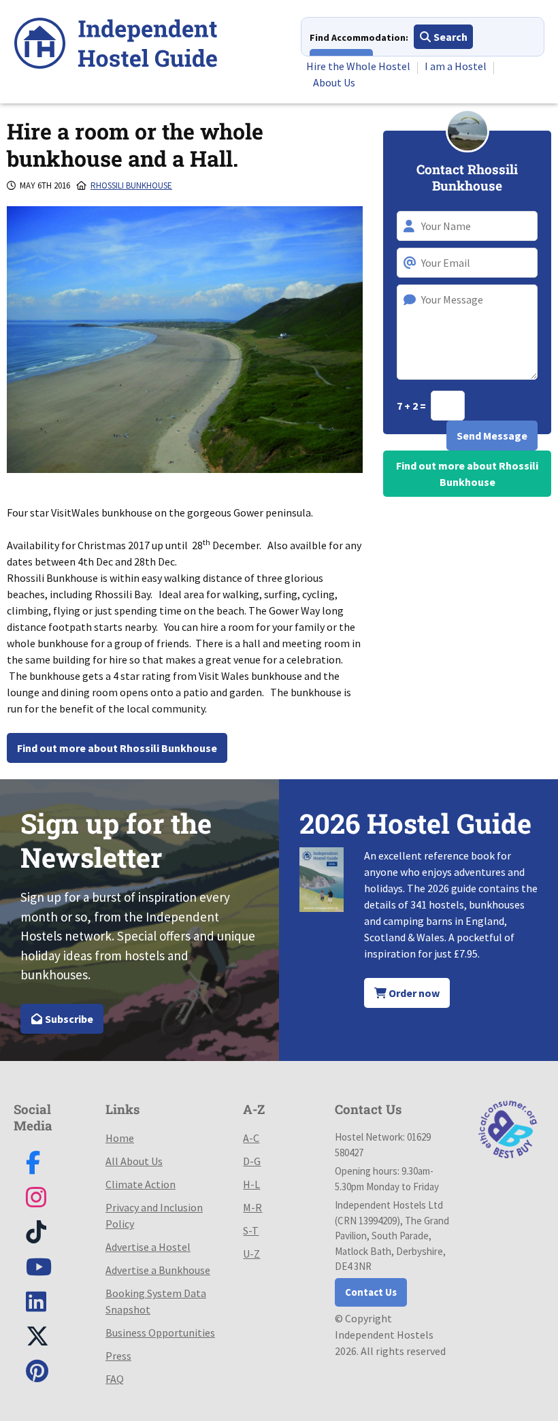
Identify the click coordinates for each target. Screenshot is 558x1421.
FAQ (114, 1379)
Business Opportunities (160, 1332)
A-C (251, 1138)
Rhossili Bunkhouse (131, 185)
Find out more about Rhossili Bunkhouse (117, 748)
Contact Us (371, 1292)
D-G (252, 1161)
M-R (252, 1207)
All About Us (134, 1161)
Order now (413, 993)
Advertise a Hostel (148, 1247)
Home (119, 1138)
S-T (251, 1230)
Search (449, 37)
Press (118, 1355)
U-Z (251, 1253)
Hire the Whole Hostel (358, 66)
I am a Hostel (456, 66)
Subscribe (68, 1019)
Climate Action (140, 1184)
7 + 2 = (412, 405)
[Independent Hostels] (116, 45)
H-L (251, 1184)
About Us (334, 82)
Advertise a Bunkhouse (157, 1270)
